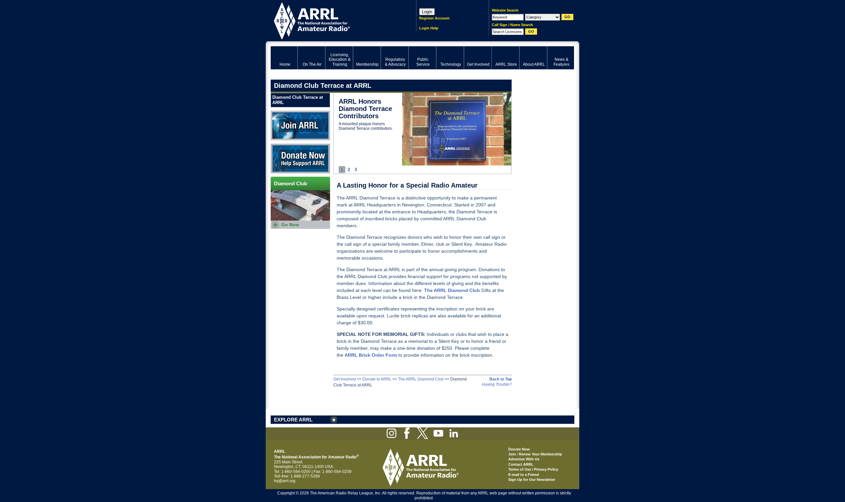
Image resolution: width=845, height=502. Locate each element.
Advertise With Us (523, 459)
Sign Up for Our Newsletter (531, 480)
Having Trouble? (497, 384)
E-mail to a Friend (523, 475)
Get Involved (344, 379)
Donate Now (282, 146)
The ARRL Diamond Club (421, 379)
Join (512, 454)
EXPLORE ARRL (293, 419)
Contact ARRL (520, 464)
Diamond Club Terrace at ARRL (297, 100)
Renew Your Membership (540, 454)
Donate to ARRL (376, 379)
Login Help (428, 28)
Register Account (434, 18)
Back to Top (501, 379)
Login (427, 11)
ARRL (334, 20)
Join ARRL (280, 113)
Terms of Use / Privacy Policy (533, 469)
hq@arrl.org (284, 481)
